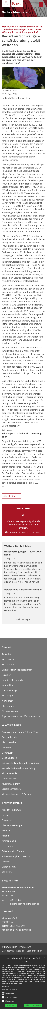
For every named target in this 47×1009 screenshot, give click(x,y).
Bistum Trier (10, 880)
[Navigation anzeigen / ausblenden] (41, 4)
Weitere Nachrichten (17, 546)
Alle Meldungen (11, 495)
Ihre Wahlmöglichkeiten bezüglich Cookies (23, 960)
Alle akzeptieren (33, 1005)
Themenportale (12, 802)
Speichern (11, 1005)
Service (6, 647)
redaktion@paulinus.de (19, 929)
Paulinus (7, 911)
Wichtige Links (11, 724)
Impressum (5, 986)
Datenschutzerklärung (13, 983)
